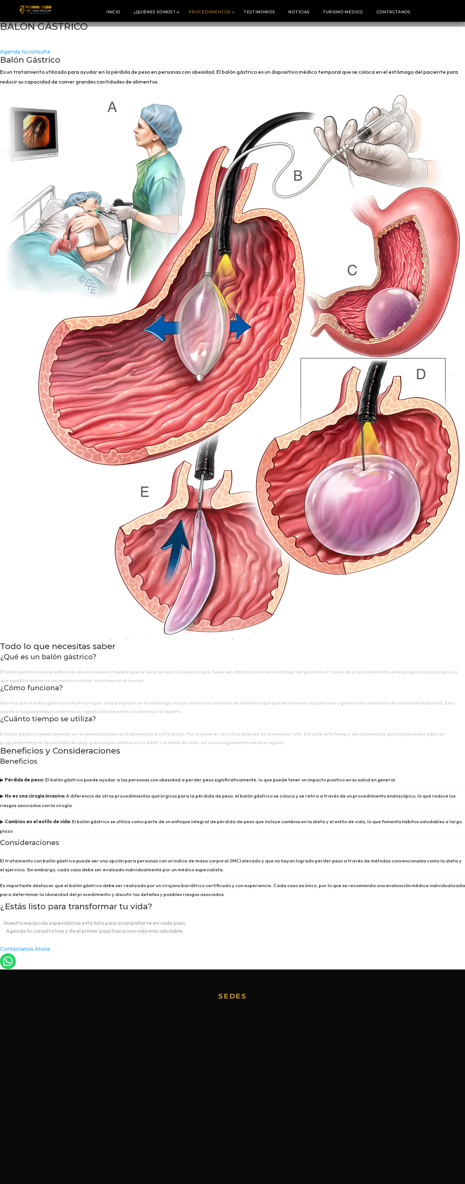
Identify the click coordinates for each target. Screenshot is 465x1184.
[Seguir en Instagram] (52, 1082)
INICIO (113, 11)
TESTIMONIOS (259, 11)
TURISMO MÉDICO (343, 11)
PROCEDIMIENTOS (209, 11)
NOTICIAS (298, 11)
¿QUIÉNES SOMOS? (154, 11)
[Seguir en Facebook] (39, 1082)
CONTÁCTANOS (393, 11)
